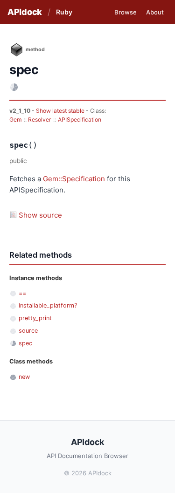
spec (25, 343)
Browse (125, 12)
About (155, 12)
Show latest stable (61, 110)
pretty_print (35, 318)
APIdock (24, 12)
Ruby (64, 12)
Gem (15, 119)
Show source (40, 215)
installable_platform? (48, 305)
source (28, 330)
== (22, 293)
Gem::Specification (74, 178)
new (24, 376)
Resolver (39, 119)
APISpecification (79, 119)
